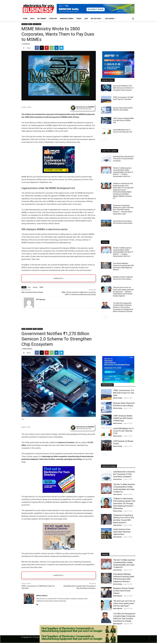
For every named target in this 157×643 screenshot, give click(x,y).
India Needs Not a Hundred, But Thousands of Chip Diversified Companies (123, 159)
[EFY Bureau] (29, 303)
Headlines (24, 24)
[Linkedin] (56, 48)
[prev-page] (102, 139)
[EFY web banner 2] (95, 13)
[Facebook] (37, 48)
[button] (133, 18)
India (29, 287)
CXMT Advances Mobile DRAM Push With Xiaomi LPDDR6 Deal (123, 120)
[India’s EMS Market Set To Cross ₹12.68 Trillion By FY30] (106, 131)
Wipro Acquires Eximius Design (32, 292)
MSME (41, 287)
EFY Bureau (26, 44)
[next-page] (105, 139)
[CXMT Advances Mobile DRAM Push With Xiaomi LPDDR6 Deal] (106, 120)
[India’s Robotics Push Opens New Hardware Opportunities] (106, 223)
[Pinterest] (47, 48)
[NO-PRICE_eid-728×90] (78, 642)
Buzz (30, 24)
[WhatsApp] (51, 48)
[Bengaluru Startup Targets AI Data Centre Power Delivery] (106, 279)
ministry (35, 287)
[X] (42, 48)
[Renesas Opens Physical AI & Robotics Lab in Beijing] (106, 110)
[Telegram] (61, 48)
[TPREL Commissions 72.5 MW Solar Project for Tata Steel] (106, 99)
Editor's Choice (37, 24)
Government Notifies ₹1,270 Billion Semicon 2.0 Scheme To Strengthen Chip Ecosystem (123, 88)
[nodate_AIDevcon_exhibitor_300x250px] (59, 172)
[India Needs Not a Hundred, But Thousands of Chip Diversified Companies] (106, 158)
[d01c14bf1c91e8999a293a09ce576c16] (118, 77)
